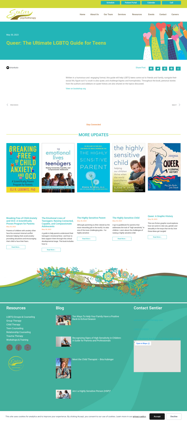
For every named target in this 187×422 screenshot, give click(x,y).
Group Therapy (13, 320)
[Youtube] (27, 347)
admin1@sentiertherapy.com (148, 320)
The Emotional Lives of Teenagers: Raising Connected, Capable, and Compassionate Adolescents (57, 222)
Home (82, 14)
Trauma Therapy (14, 336)
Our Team (108, 14)
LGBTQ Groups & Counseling (20, 317)
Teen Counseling (14, 328)
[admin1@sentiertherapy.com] (135, 316)
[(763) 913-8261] (135, 325)
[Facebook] (18, 347)
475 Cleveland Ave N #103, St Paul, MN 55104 (157, 338)
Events (151, 14)
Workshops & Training (17, 339)
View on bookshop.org (76, 88)
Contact (162, 14)
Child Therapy (13, 324)
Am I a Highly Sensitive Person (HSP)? (91, 391)
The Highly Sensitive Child (125, 217)
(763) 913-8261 (141, 329)
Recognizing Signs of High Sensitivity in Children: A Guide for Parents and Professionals (96, 339)
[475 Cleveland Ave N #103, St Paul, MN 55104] (135, 335)
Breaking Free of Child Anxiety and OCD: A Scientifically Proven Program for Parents (21, 221)
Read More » (16, 247)
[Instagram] (9, 347)
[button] (151, 69)
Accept (157, 416)
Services (122, 14)
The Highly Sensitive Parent (91, 217)
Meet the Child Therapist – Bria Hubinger (93, 359)
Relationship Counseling (18, 332)
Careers (175, 14)
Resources (137, 14)
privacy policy (139, 416)
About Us (94, 14)
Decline (173, 416)
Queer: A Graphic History (160, 216)
